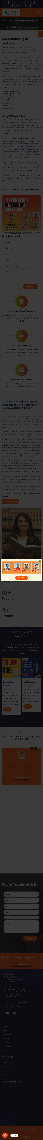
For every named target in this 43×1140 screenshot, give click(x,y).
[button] (5, 567)
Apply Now (21, 578)
